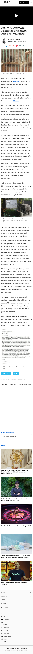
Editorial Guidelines (24, 384)
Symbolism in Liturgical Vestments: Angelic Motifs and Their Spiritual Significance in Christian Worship (14, 472)
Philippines (16, 81)
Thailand (16, 101)
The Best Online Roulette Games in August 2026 (16, 526)
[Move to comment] (23, 45)
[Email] (20, 45)
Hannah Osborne (15, 39)
